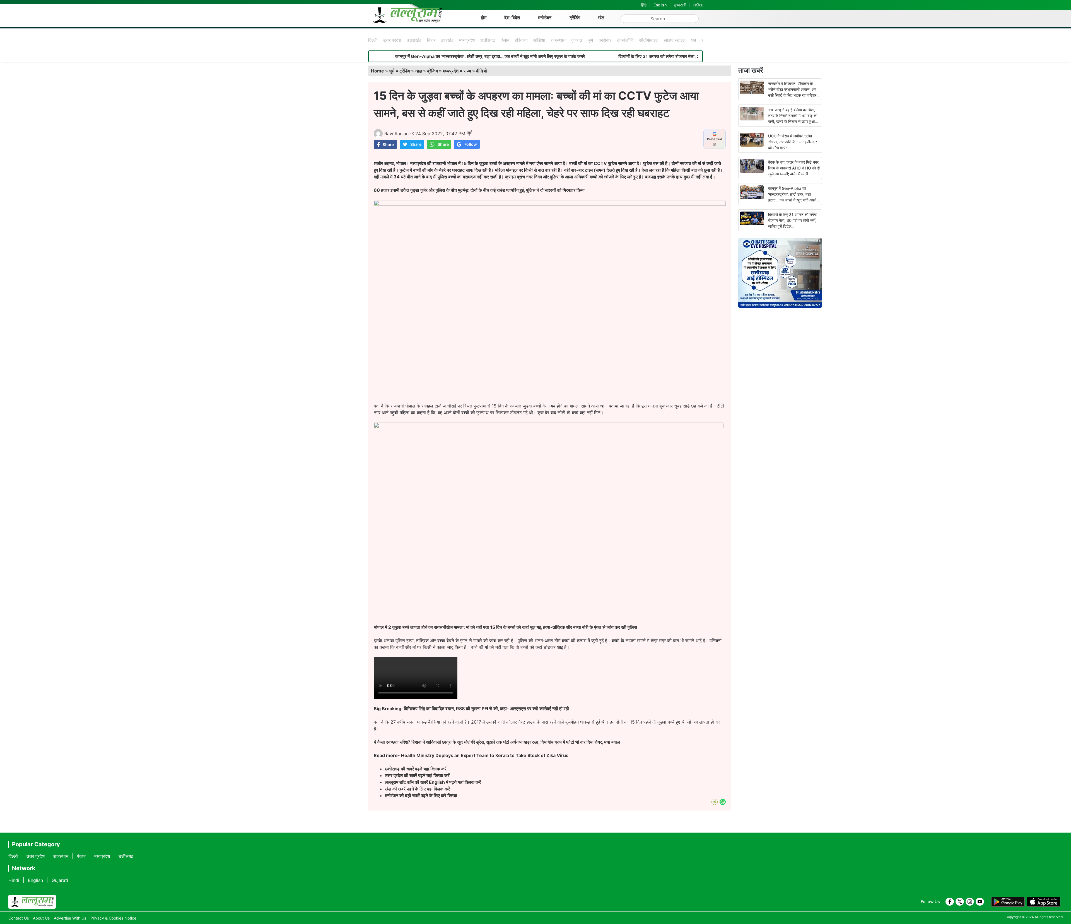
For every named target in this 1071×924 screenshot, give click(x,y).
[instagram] (970, 901)
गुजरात (576, 40)
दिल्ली (373, 40)
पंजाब (505, 40)
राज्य (467, 71)
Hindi (13, 880)
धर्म (693, 40)
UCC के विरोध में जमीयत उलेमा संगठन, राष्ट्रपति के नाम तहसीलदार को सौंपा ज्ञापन (792, 142)
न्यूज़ (418, 71)
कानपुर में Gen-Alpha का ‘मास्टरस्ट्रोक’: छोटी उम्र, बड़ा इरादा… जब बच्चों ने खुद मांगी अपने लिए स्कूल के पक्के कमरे (441, 56)
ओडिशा (539, 40)
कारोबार (605, 40)
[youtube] (980, 901)
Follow (470, 144)
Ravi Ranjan (396, 133)
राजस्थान (558, 40)
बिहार (431, 40)
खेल (601, 17)
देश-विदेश (512, 17)
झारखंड (447, 40)
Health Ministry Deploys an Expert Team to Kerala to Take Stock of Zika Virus (484, 755)
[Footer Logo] (32, 902)
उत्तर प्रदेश (392, 40)
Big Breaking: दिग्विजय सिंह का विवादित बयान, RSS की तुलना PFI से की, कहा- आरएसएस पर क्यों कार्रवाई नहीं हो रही (471, 708)
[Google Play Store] (1008, 902)
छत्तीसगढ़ (487, 40)
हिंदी (644, 5)
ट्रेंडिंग (575, 17)
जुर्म (590, 40)
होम (483, 17)
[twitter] (959, 901)
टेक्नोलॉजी (625, 40)
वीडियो (481, 71)
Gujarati (60, 880)
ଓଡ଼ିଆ (698, 5)
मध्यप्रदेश (467, 40)
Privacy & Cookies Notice (113, 918)
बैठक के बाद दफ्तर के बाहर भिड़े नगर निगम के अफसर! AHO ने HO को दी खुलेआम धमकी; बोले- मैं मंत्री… (794, 168)
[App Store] (1043, 902)
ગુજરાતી (680, 5)
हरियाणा (521, 40)
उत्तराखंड (414, 40)
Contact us (18, 918)
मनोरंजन (544, 17)
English (660, 5)
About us (41, 918)
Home (377, 71)
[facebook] (949, 901)
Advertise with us (70, 918)
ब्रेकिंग (432, 71)
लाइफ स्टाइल (675, 40)
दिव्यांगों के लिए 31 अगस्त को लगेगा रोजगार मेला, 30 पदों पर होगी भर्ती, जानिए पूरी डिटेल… (641, 56)
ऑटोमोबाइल (648, 40)
